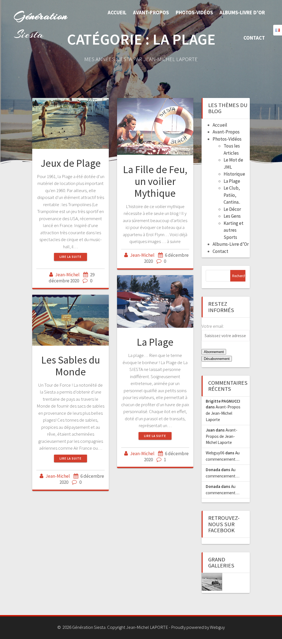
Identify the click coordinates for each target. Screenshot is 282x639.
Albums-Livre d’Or (242, 12)
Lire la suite (70, 257)
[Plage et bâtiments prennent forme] (212, 582)
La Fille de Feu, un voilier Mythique (155, 181)
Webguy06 (215, 452)
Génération (40, 25)
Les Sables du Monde (70, 365)
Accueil (117, 12)
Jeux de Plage (70, 163)
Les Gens (232, 216)
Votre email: (213, 326)
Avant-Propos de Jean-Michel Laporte (223, 413)
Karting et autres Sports (233, 230)
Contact (254, 38)
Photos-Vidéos (194, 12)
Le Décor (232, 209)
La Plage (155, 341)
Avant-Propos (151, 12)
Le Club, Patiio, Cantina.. (232, 195)
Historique (234, 174)
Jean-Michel (67, 275)
